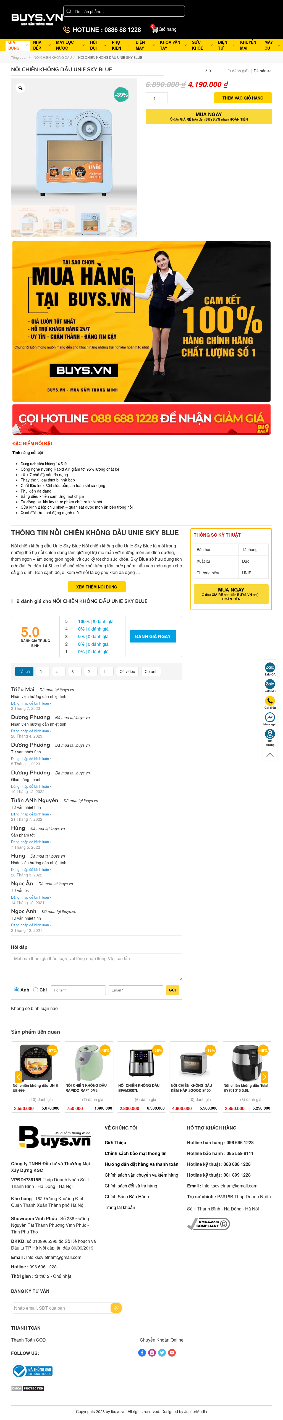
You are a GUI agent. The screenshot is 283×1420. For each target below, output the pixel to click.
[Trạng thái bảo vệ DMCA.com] (27, 1388)
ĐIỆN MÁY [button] (140, 45)
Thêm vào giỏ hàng (242, 98)
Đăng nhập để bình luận (30, 703)
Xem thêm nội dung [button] (96, 587)
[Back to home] (37, 20)
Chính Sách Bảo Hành (127, 1196)
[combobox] (124, 11)
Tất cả (24, 671)
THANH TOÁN (26, 1328)
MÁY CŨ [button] (268, 45)
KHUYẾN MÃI (248, 45)
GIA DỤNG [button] (14, 45)
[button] (164, 29)
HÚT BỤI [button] (94, 45)
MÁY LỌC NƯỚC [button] (65, 45)
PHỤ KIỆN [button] (116, 45)
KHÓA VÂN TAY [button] (170, 45)
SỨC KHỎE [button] (197, 45)
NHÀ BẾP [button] (37, 45)
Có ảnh (151, 671)
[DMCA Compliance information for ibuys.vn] (208, 1223)
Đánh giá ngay (153, 636)
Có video (127, 671)
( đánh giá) (238, 70)
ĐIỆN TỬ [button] (222, 45)
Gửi (172, 990)
